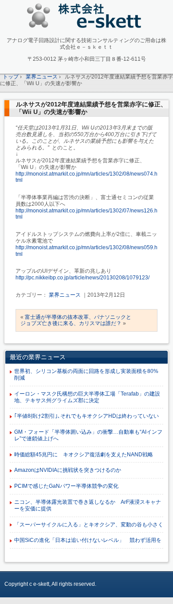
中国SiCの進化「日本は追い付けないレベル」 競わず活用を (87, 540)
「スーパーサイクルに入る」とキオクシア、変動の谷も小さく (88, 525)
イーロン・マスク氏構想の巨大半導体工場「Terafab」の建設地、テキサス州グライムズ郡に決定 (87, 397)
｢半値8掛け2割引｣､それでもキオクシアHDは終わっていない (86, 416)
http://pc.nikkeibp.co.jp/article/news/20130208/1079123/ (82, 278)
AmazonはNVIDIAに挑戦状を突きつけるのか (67, 470)
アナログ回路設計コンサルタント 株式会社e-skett (86, 17)
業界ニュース (65, 295)
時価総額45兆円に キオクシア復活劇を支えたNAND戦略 (83, 454)
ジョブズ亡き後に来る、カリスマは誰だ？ (71, 323)
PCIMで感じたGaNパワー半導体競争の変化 (66, 486)
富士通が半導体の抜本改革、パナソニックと (78, 317)
